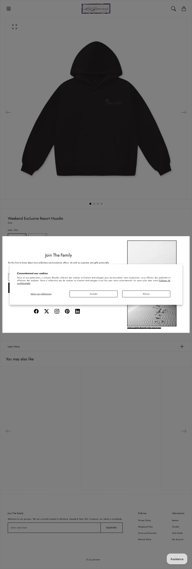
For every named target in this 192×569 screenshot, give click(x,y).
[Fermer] (184, 241)
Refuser (146, 293)
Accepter (94, 293)
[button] (36, 311)
